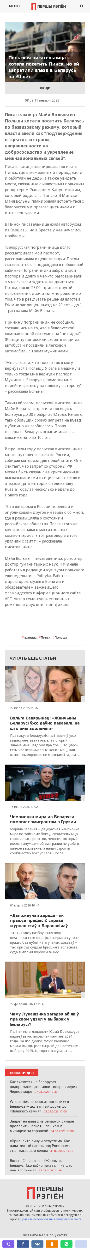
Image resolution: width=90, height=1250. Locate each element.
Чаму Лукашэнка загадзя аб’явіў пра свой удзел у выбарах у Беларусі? (44, 1019)
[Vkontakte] (37, 1244)
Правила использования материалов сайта (50, 1219)
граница (30, 637)
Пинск (45, 637)
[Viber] (8, 1244)
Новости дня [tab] (22, 1073)
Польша (60, 637)
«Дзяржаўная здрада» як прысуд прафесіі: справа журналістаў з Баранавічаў (39, 920)
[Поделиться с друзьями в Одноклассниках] (52, 1244)
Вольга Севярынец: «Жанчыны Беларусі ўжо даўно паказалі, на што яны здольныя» (45, 723)
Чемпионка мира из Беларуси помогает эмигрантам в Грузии (43, 819)
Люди (45, 88)
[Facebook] (23, 1244)
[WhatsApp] (66, 1244)
